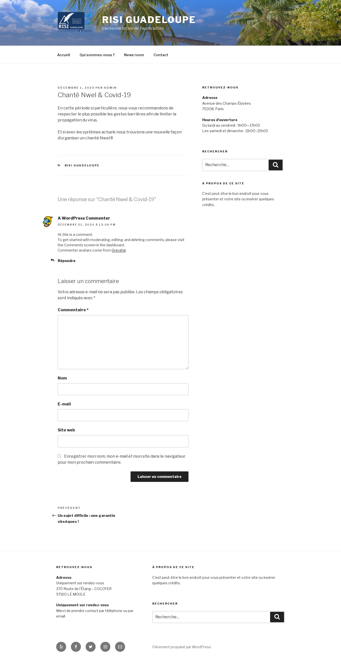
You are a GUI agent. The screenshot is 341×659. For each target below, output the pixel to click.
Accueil (63, 55)
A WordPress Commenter (84, 218)
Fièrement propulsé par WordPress (181, 647)
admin (110, 87)
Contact (161, 55)
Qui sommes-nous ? (97, 55)
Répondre (66, 261)
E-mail (64, 404)
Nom (62, 378)
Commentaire (73, 310)
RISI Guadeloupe (149, 19)
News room (134, 55)
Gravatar (119, 250)
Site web (66, 430)
